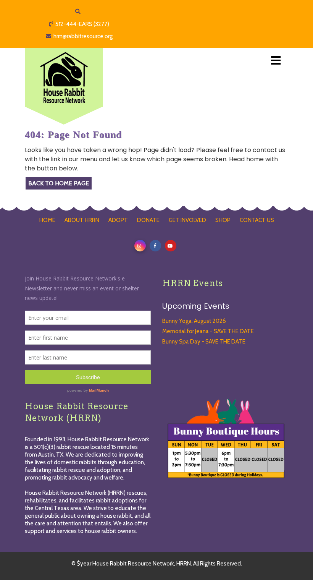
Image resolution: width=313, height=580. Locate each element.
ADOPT (118, 220)
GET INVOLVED (187, 220)
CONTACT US (257, 220)
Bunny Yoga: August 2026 (194, 321)
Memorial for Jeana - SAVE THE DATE (208, 331)
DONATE (148, 220)
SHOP (223, 220)
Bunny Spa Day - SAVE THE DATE (203, 341)
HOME (47, 220)
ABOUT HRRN (82, 220)
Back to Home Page (58, 183)
